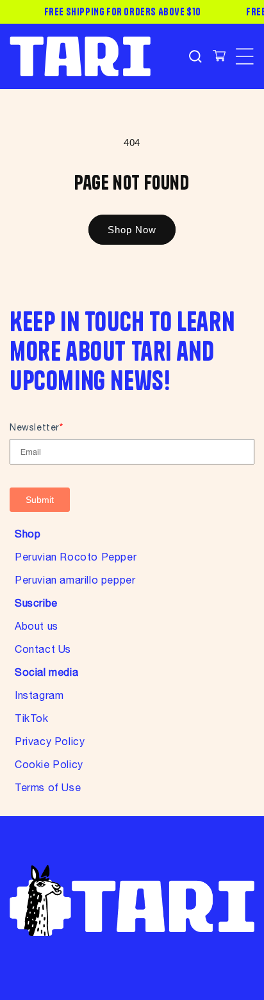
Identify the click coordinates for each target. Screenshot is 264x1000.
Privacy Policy (50, 741)
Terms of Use (48, 787)
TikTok (32, 718)
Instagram (39, 695)
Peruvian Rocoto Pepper (75, 556)
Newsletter (36, 427)
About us (36, 626)
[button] (195, 57)
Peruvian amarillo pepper (75, 580)
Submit (40, 500)
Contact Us (43, 649)
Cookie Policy (49, 764)
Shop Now (132, 229)
